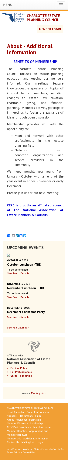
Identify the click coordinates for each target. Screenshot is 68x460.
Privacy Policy (13, 452)
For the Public (19, 368)
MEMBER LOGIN (50, 29)
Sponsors (12, 416)
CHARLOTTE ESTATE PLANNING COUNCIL (43, 17)
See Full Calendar (18, 327)
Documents (26, 416)
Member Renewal (17, 434)
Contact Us (13, 442)
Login (40, 442)
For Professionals (21, 372)
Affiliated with (28, 359)
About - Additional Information (24, 419)
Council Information (38, 412)
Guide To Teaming (21, 375)
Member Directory (17, 423)
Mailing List (38, 393)
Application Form (38, 431)
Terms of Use (29, 452)
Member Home (42, 427)
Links (38, 416)
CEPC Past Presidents (19, 427)
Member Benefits (17, 431)
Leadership (36, 423)
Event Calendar (15, 412)
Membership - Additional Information (27, 438)
